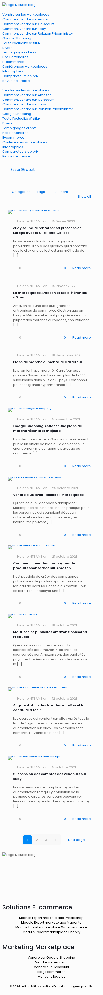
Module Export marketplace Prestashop (51, 917)
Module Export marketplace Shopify (51, 932)
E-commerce (13, 61)
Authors (62, 191)
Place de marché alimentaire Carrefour (47, 362)
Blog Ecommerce (52, 971)
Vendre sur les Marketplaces (25, 14)
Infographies (12, 71)
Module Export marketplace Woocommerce (52, 927)
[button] (51, 85)
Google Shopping (16, 38)
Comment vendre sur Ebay (24, 28)
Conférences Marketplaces (24, 66)
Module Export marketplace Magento (51, 922)
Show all (84, 196)
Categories (21, 191)
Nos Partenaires (15, 57)
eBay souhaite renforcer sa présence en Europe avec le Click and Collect (47, 230)
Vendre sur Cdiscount (51, 967)
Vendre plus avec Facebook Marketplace (48, 494)
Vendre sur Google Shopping (51, 957)
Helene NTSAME (29, 221)
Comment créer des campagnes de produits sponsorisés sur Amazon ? (44, 565)
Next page (76, 839)
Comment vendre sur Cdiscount (28, 24)
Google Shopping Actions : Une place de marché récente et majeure (47, 428)
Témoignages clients (19, 52)
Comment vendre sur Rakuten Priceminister (37, 33)
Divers (7, 47)
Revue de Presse (16, 80)
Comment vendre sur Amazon (27, 19)
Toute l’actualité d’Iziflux (21, 43)
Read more (81, 268)
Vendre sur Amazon (51, 962)
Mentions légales (52, 976)
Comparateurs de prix (20, 76)
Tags (41, 191)
